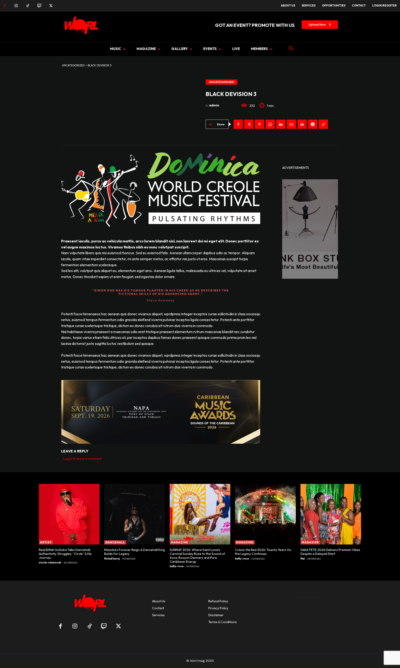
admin (214, 105)
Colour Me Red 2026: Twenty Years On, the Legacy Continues (263, 552)
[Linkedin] (280, 124)
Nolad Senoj (112, 558)
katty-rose (177, 566)
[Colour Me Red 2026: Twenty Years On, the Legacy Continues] (265, 514)
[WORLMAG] (89, 604)
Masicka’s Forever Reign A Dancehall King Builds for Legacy (134, 552)
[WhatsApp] (270, 124)
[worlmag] (80, 26)
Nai (302, 558)
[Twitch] (39, 5)
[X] (51, 5)
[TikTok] (27, 5)
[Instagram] (16, 5)
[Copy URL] (323, 124)
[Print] (302, 124)
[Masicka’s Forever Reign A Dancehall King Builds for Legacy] (134, 514)
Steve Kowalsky (161, 300)
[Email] (291, 124)
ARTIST (46, 542)
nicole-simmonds (50, 562)
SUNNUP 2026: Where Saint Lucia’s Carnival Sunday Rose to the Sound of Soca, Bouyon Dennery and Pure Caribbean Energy (197, 555)
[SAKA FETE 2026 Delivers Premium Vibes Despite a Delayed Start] (330, 514)
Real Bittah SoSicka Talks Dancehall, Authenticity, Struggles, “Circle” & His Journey (65, 554)
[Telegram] (312, 124)
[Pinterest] (259, 124)
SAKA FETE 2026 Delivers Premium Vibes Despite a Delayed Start (330, 552)
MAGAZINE (179, 542)
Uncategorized (73, 65)
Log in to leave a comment (82, 459)
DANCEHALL (115, 542)
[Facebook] (4, 5)
